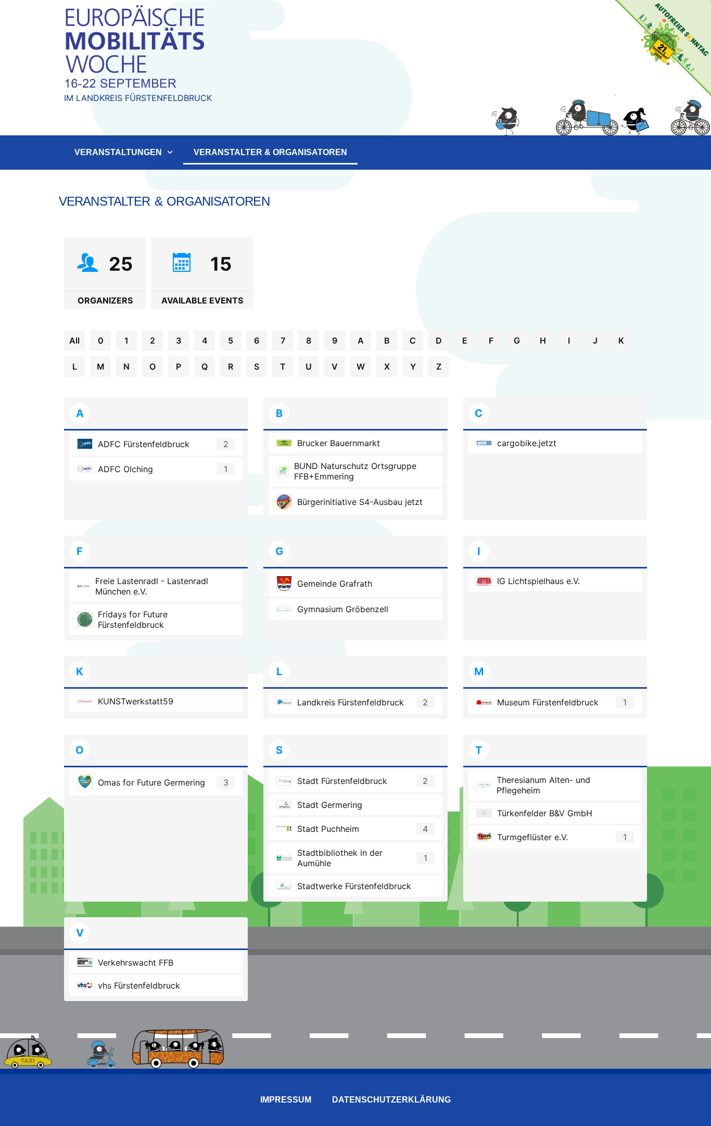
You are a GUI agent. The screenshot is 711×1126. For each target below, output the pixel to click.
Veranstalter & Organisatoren (270, 152)
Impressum (285, 1099)
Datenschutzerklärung (391, 1099)
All (74, 340)
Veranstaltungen (118, 152)
